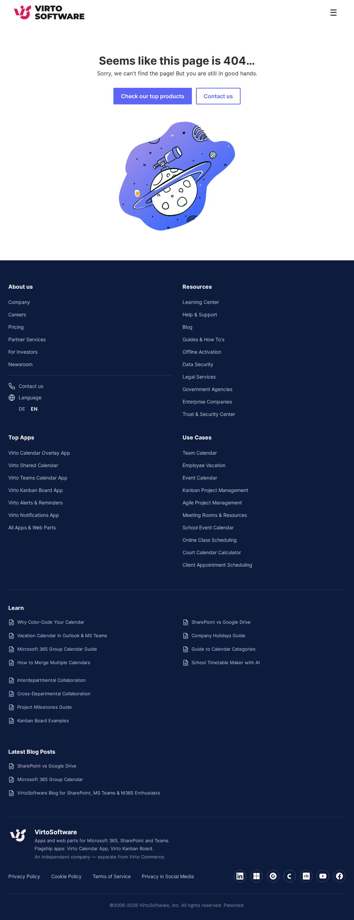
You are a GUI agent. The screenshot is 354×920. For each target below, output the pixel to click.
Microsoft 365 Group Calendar (50, 779)
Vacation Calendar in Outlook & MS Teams (62, 635)
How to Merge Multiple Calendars (53, 662)
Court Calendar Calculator (212, 552)
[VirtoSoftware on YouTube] (323, 876)
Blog (188, 327)
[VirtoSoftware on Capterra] (289, 876)
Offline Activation (202, 352)
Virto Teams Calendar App (37, 478)
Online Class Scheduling (210, 540)
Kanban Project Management (215, 490)
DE (22, 409)
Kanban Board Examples (43, 720)
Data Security (198, 364)
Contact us (218, 96)
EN (34, 409)
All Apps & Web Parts (32, 527)
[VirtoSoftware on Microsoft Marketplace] (256, 876)
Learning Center (201, 302)
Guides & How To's (203, 339)
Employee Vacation (204, 465)
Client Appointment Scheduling (217, 565)
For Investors (22, 352)
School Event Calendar (208, 527)
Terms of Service (112, 876)
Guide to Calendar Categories (223, 649)
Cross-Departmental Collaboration (54, 693)
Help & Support (200, 314)
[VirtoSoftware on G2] (273, 876)
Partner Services (27, 339)
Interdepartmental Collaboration (51, 680)
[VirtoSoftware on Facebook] (339, 876)
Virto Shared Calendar (33, 465)
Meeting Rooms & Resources (215, 515)
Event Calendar (200, 478)
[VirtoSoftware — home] (18, 835)
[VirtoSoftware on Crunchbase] (306, 876)
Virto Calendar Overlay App (39, 453)
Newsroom (20, 364)
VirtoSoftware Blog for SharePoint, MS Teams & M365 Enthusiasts (88, 793)
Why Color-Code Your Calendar (50, 622)
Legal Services (199, 377)
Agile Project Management (212, 502)
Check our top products (152, 96)
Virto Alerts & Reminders (35, 502)
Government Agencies (207, 389)
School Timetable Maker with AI (226, 662)
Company (19, 302)
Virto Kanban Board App (35, 490)
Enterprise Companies (207, 402)
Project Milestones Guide (44, 707)
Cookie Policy (66, 876)
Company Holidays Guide (218, 635)
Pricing (16, 327)
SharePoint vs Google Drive (221, 622)
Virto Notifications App (33, 515)
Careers (17, 314)
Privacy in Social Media (168, 876)
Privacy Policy (24, 876)
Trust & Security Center (209, 414)
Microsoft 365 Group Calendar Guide (57, 649)
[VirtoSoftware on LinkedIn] (240, 876)
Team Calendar (200, 453)
